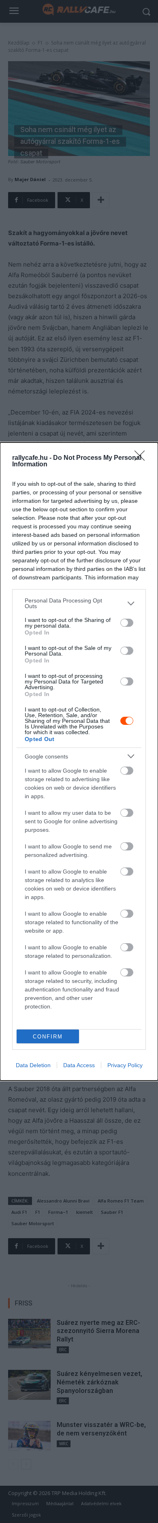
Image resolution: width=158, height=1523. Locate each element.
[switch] (126, 623)
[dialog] (79, 761)
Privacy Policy (125, 1065)
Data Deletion (33, 1065)
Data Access (79, 1065)
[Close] (142, 458)
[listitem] (79, 603)
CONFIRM (48, 1037)
